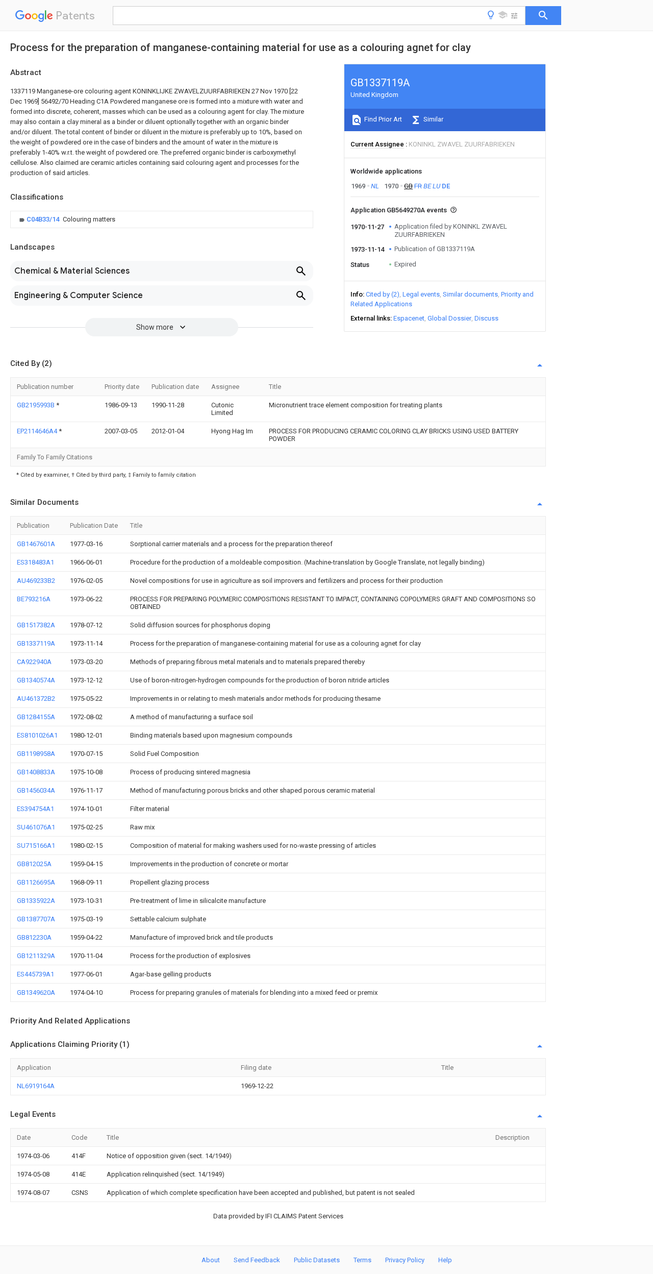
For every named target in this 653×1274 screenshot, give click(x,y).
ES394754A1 (35, 809)
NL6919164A (36, 1086)
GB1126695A (36, 882)
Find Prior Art (382, 119)
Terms (362, 1260)
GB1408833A (36, 772)
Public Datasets (317, 1260)
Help (445, 1260)
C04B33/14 (44, 219)
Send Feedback (257, 1260)
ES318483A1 (35, 562)
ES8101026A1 (37, 735)
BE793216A (34, 599)
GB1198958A (36, 753)
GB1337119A (36, 643)
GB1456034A (36, 790)
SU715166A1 (36, 845)
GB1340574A (36, 680)
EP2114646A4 (38, 431)
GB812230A (34, 937)
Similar (432, 119)
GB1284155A (36, 717)
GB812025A (34, 864)
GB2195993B (36, 405)
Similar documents (470, 294)
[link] (66, 219)
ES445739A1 (35, 974)
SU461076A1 (36, 827)
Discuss (486, 318)
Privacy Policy (404, 1260)
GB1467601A (36, 544)
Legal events (421, 294)
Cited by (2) (382, 294)
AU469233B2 (36, 580)
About (211, 1260)
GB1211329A (36, 956)
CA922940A (34, 662)
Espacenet (408, 318)
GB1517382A (36, 625)
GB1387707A (36, 919)
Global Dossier (449, 318)
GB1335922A (36, 900)
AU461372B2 (36, 698)
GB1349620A (36, 992)
